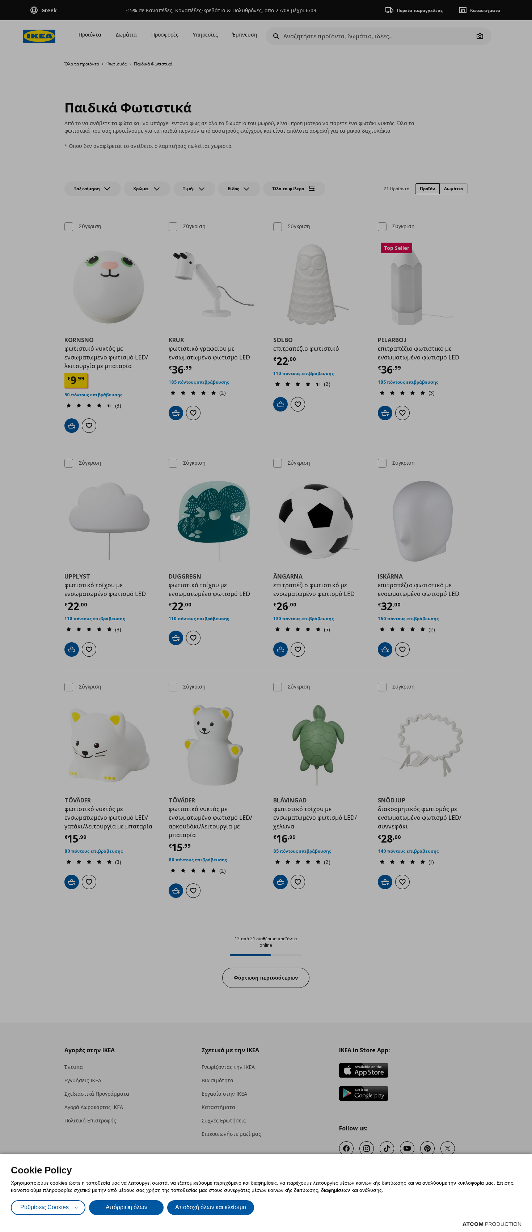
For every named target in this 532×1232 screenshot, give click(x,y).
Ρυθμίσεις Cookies (44, 1207)
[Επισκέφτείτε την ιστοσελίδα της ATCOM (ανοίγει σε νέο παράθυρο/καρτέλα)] (492, 1224)
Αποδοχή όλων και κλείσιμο (210, 1207)
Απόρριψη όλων (126, 1207)
